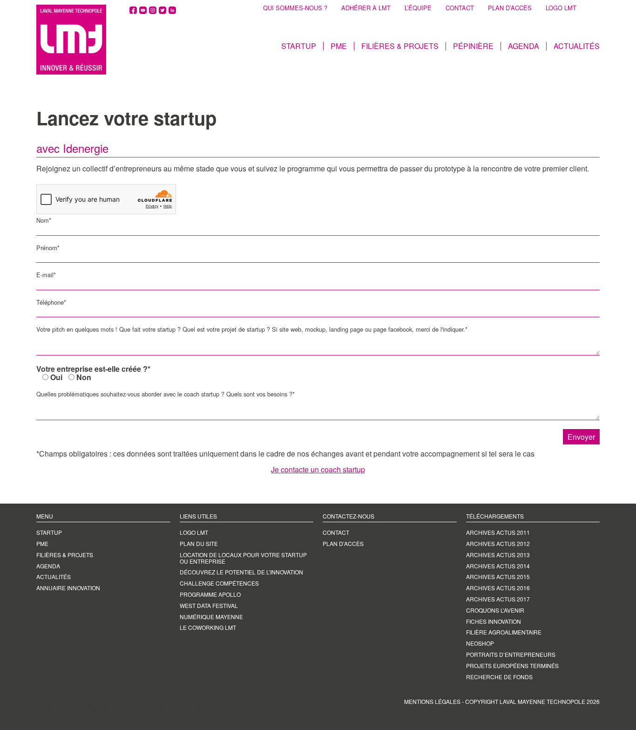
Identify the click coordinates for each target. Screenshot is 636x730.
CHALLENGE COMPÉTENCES (219, 583)
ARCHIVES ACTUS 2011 (498, 532)
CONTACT (460, 8)
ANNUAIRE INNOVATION (68, 588)
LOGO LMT (561, 8)
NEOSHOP (480, 643)
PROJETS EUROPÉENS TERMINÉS (512, 665)
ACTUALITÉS (577, 46)
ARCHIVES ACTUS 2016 (498, 588)
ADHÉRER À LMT (366, 8)
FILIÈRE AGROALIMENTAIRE (503, 632)
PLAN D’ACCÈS (510, 8)
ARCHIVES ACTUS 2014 (498, 566)
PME (339, 46)
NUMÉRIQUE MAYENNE (211, 617)
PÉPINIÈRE (473, 46)
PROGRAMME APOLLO (210, 594)
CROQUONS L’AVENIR (495, 610)
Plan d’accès (343, 543)
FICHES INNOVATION (493, 621)
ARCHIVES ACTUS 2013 (498, 555)
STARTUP (298, 46)
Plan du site (199, 543)
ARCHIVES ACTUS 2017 (498, 599)
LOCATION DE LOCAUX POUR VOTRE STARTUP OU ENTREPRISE (243, 558)
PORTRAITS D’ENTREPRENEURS (510, 654)
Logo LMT (194, 532)
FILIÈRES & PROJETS (400, 46)
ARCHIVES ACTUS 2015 (498, 576)
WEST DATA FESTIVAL (209, 605)
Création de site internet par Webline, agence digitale (122, 708)
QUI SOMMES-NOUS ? (295, 8)
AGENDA (523, 46)
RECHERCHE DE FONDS (499, 677)
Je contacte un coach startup (318, 469)
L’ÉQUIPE (418, 8)
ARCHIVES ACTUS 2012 (498, 543)
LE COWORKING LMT (208, 627)
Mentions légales (432, 701)
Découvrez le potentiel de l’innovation (241, 572)
